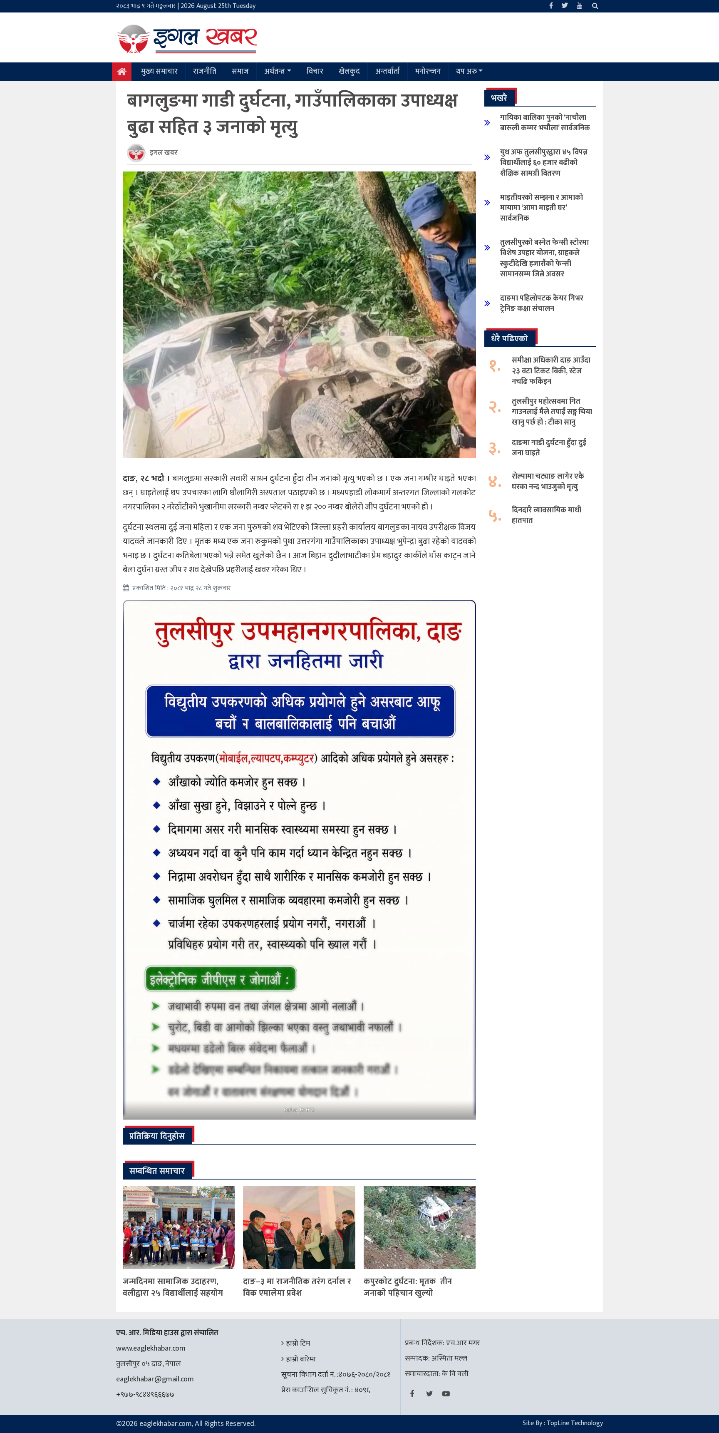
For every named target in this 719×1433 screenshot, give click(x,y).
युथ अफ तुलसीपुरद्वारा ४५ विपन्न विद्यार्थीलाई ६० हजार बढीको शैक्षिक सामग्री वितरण (544, 162)
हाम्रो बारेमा (301, 1359)
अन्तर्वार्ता (387, 71)
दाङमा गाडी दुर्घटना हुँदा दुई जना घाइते (549, 448)
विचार (315, 71)
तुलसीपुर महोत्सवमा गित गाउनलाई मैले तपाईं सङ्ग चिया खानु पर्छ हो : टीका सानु (552, 412)
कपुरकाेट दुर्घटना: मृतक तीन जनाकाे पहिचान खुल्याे (408, 1287)
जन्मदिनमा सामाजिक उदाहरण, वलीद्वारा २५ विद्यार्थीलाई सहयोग (173, 1287)
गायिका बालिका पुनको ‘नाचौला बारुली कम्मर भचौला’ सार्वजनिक (545, 123)
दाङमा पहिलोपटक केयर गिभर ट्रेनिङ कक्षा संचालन (541, 303)
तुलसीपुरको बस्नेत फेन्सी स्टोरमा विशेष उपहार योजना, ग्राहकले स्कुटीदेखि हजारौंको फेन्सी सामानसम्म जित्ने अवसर (544, 258)
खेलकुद (349, 71)
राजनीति (204, 71)
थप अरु (466, 71)
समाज (240, 71)
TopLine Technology (575, 1423)
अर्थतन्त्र (274, 71)
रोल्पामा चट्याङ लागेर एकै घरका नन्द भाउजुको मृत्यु (548, 481)
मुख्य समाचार (159, 71)
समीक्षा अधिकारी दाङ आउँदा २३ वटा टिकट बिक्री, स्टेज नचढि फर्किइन (551, 370)
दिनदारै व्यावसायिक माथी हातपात (546, 515)
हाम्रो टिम (298, 1343)
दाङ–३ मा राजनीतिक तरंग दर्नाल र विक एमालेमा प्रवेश (297, 1287)
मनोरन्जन (428, 71)
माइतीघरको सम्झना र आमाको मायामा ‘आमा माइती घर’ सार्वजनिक (541, 208)
